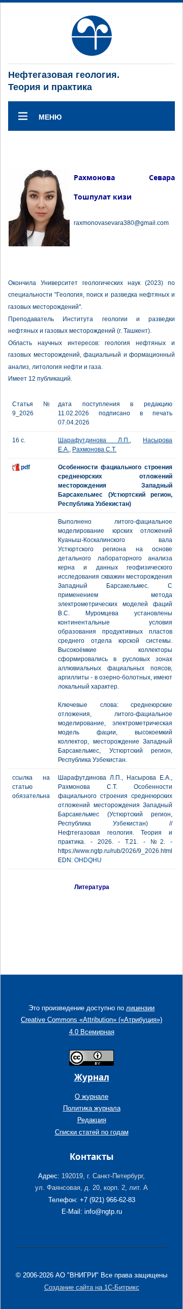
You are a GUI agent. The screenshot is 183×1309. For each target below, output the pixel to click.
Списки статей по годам (92, 1132)
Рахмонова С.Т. (94, 449)
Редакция (91, 1120)
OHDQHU (88, 860)
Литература (91, 887)
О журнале (91, 1096)
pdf (25, 467)
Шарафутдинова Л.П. (94, 440)
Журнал (91, 1077)
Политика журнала (91, 1108)
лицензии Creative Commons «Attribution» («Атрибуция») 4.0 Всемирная (91, 1020)
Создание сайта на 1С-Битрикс (91, 1287)
